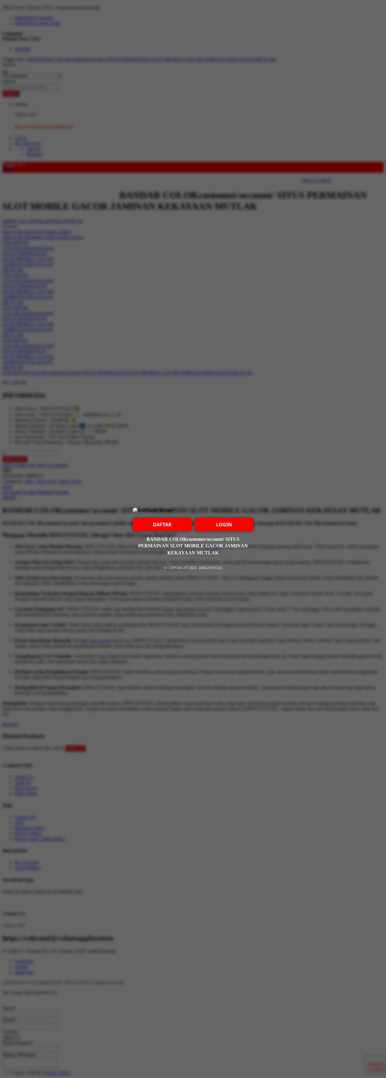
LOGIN (224, 524)
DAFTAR (162, 524)
